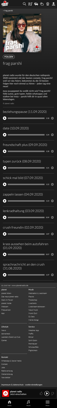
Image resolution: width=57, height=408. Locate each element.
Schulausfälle (33, 347)
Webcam (48, 3)
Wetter (42, 3)
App (2, 313)
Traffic (36, 3)
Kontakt (4, 357)
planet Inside (6, 303)
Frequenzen (6, 310)
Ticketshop (32, 300)
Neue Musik (33, 310)
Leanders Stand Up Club (10, 337)
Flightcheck (32, 350)
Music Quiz (32, 313)
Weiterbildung (7, 374)
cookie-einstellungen (33, 385)
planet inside (53, 3)
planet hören (6, 293)
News (3, 330)
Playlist (30, 3)
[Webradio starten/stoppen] (46, 393)
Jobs (3, 367)
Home (9, 405)
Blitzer (31, 337)
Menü (47, 405)
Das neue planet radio (9, 297)
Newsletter (5, 377)
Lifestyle (4, 327)
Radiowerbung (7, 371)
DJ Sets (31, 317)
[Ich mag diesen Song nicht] (52, 393)
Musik (31, 290)
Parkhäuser (32, 344)
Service (31, 327)
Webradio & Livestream (37, 293)
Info (52, 118)
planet (4, 290)
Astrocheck (5, 334)
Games (4, 340)
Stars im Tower (7, 300)
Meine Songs (33, 320)
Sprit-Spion (32, 340)
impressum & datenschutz (12, 385)
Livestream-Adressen (36, 307)
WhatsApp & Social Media (11, 361)
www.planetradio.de (20, 285)
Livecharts (32, 303)
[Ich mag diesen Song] (41, 393)
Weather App (33, 330)
